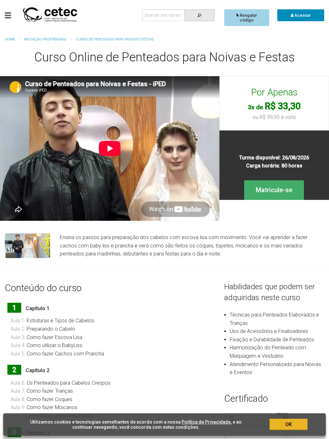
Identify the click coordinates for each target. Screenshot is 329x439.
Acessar (302, 15)
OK (288, 424)
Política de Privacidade (206, 422)
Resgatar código (248, 17)
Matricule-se (274, 190)
